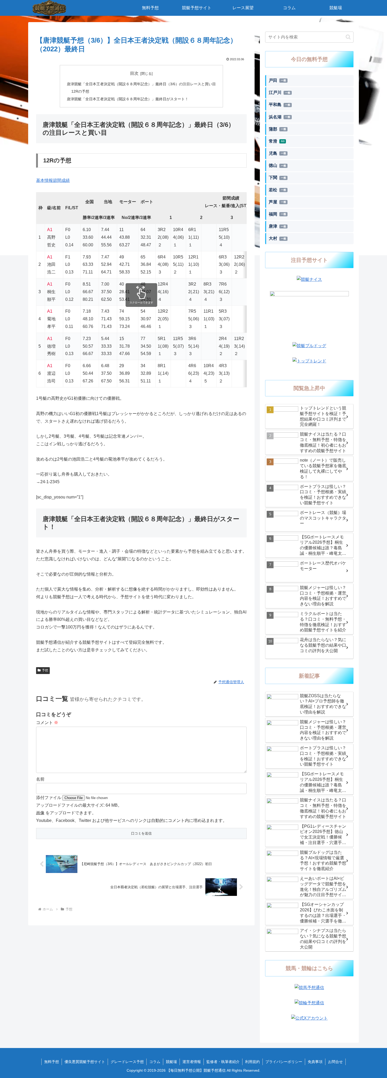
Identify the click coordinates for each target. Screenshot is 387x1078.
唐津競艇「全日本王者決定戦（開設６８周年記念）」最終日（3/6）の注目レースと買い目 (141, 84)
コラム (154, 1062)
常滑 (277, 141)
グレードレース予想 (127, 1062)
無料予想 (51, 1062)
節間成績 (61, 180)
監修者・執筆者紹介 (223, 1062)
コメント (47, 722)
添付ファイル (49, 797)
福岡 (277, 214)
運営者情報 (191, 1062)
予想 (45, 670)
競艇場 (171, 1062)
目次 (134, 73)
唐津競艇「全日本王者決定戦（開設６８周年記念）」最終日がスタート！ (127, 99)
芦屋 (277, 202)
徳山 (277, 165)
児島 (277, 153)
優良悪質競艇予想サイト (84, 1062)
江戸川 (279, 92)
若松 (277, 190)
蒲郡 (277, 129)
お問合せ (335, 1062)
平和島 (279, 104)
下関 (277, 177)
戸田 (277, 80)
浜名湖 (279, 117)
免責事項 (315, 1062)
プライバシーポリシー (283, 1062)
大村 (277, 238)
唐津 (277, 226)
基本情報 (44, 180)
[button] (348, 37)
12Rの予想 (80, 91)
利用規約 (252, 1062)
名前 (40, 779)
